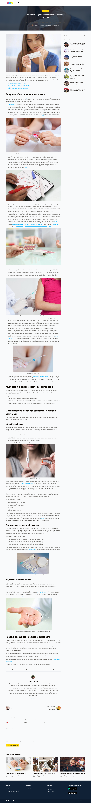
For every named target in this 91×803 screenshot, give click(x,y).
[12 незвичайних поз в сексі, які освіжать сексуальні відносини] (66, 63)
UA (40, 2)
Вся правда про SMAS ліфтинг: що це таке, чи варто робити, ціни (77, 70)
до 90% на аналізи (55, 224)
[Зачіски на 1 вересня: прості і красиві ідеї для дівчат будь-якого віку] (45, 764)
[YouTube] (13, 800)
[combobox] (73, 35)
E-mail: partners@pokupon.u (12, 791)
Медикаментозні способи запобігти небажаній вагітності (22, 87)
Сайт (44, 722)
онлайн (43, 518)
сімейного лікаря (45, 517)
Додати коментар (10, 728)
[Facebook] (12, 670)
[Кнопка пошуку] (84, 35)
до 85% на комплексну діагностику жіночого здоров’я (37, 226)
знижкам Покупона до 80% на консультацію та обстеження (27, 224)
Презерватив (11, 104)
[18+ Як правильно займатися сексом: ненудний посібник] (66, 83)
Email (25, 722)
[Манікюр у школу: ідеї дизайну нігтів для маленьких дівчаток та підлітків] (18, 764)
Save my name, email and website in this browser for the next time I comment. (22, 741)
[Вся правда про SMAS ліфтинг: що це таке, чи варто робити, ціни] (66, 70)
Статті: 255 (33, 698)
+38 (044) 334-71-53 (11, 788)
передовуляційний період (27, 483)
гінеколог (27, 326)
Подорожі (47, 2)
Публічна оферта (51, 791)
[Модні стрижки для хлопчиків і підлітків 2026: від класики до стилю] (72, 764)
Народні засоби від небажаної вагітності (18, 88)
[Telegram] (10, 800)
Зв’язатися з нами (51, 788)
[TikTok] (15, 800)
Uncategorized (45, 11)
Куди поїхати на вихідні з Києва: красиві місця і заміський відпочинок (77, 77)
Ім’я (7, 722)
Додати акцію (29, 788)
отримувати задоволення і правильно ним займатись (32, 98)
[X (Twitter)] (26, 670)
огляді (25, 167)
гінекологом (32, 549)
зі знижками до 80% (21, 596)
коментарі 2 (71, 776)
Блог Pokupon (19, 3)
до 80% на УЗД (20, 226)
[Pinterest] (40, 670)
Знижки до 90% (81, 2)
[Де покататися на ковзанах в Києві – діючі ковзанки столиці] (66, 57)
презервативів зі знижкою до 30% (35, 115)
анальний (35, 376)
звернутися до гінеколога (43, 592)
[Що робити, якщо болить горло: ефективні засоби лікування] (66, 90)
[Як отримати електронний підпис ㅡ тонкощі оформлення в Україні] (66, 44)
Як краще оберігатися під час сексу (17, 83)
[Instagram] (8, 800)
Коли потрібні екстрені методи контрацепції (19, 85)
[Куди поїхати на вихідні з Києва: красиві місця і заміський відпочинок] (66, 77)
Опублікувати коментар (12, 745)
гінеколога (36, 517)
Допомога (49, 789)
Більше (71, 2)
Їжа (64, 2)
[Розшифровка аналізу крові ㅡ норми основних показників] (66, 50)
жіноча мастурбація (43, 376)
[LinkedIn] (54, 670)
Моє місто (56, 2)
